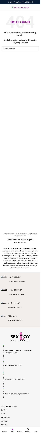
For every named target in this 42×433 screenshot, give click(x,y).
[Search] (38, 7)
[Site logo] (20, 7)
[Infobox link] (20, 280)
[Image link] (20, 336)
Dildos (3, 414)
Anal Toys (4, 425)
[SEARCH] (36, 48)
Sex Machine (5, 417)
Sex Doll (3, 410)
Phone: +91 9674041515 (13, 365)
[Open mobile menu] (2, 7)
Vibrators (4, 421)
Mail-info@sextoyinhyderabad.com (17, 394)
